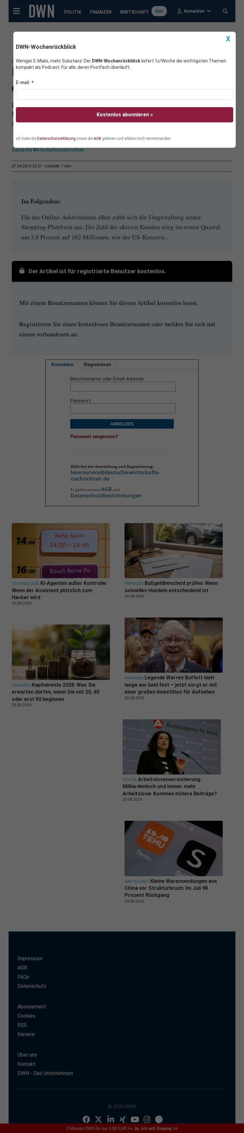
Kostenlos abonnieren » (125, 115)
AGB (97, 138)
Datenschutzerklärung (56, 138)
